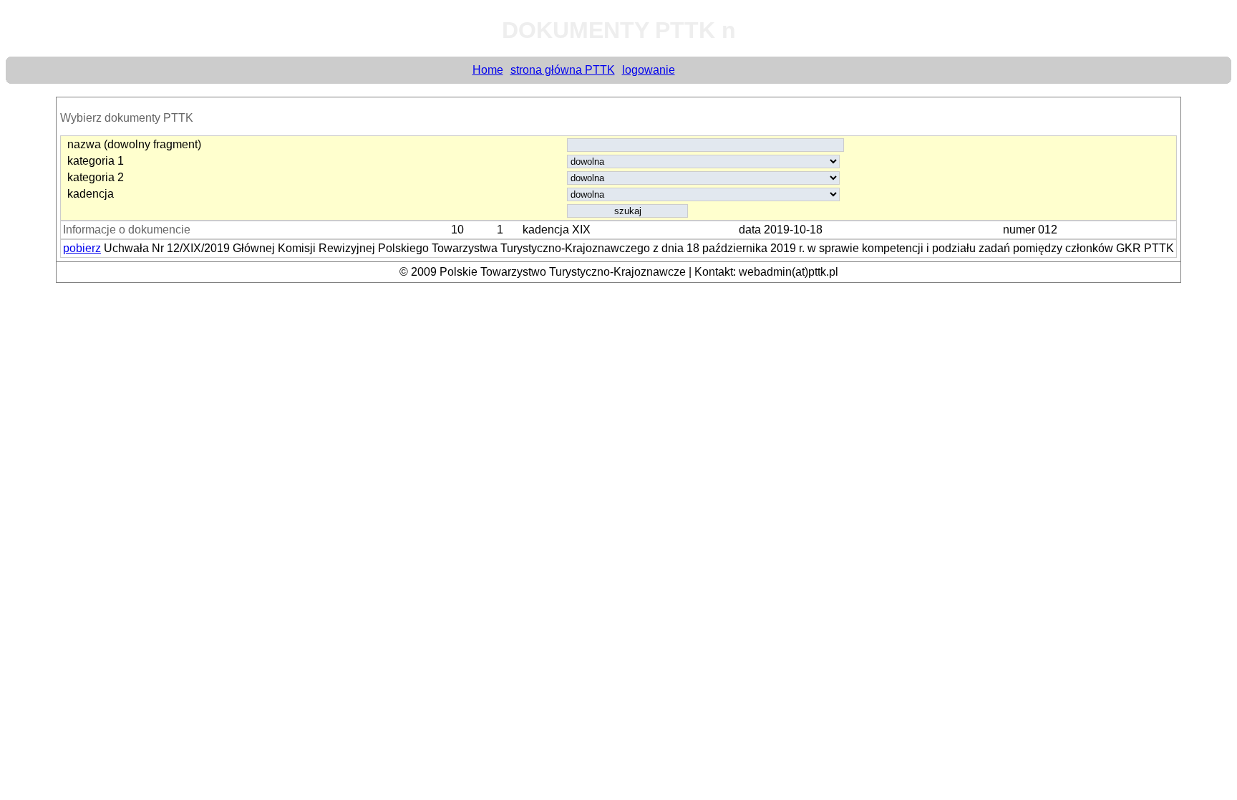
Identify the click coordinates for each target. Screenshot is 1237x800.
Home (487, 70)
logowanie (648, 70)
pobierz (82, 248)
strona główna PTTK (562, 70)
